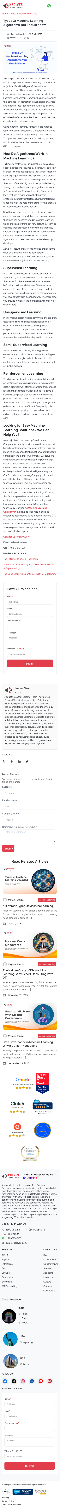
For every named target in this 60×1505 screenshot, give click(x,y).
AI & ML (5, 1255)
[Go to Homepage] (5, 1381)
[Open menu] (55, 5)
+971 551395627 (11, 1233)
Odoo (4, 1268)
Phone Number (14, 620)
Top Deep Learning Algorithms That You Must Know (29, 573)
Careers (47, 1286)
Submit (30, 663)
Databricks (7, 1277)
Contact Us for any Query (16, 536)
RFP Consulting (9, 1286)
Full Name (7, 786)
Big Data (6, 1259)
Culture (47, 1281)
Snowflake (7, 1281)
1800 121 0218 (13, 1229)
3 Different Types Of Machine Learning (28, 906)
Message (11, 633)
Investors (48, 1277)
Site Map (47, 1268)
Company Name (10, 813)
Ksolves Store (50, 1259)
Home (5, 13)
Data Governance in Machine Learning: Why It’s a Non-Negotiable (28, 1043)
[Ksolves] (12, 5)
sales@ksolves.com (16, 1242)
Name (10, 596)
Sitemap (5, 1497)
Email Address (10, 800)
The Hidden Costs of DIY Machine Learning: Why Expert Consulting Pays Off (28, 974)
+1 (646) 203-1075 (35, 1229)
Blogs (13, 13)
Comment (7, 826)
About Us (48, 1272)
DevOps (6, 1272)
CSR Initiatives (50, 1263)
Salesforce (7, 1263)
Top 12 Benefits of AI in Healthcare (21, 558)
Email (10, 608)
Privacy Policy (8, 1501)
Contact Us (49, 1290)
